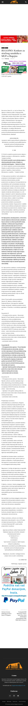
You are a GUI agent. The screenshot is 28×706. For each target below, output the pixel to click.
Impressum (15, 701)
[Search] (26, 2)
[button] (2, 2)
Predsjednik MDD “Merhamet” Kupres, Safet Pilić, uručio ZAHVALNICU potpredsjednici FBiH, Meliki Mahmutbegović (21, 616)
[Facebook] (10, 695)
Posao (6, 47)
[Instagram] (14, 695)
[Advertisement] (14, 19)
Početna (3, 45)
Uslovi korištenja (22, 701)
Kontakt (4, 701)
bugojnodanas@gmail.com (18, 685)
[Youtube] (18, 695)
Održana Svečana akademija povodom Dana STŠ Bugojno (6, 613)
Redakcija (7, 58)
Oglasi (7, 45)
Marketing (9, 701)
